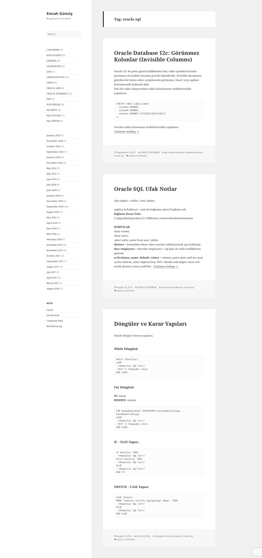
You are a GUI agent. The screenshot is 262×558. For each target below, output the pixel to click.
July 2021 (51, 173)
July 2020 (51, 184)
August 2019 (53, 212)
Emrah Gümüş (59, 13)
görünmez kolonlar (174, 152)
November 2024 (55, 140)
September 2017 (55, 261)
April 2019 (52, 222)
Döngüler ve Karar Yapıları (150, 323)
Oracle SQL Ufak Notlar (145, 188)
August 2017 (53, 266)
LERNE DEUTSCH (56, 77)
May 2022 (51, 168)
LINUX (50, 82)
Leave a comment (138, 155)
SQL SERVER (53, 120)
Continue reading (126, 131)
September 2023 (55, 151)
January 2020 (53, 195)
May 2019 (51, 217)
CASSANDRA (53, 49)
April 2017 (52, 277)
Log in (50, 309)
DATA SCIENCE (54, 55)
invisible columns (194, 152)
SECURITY (52, 109)
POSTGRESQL (54, 104)
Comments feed (55, 320)
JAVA (49, 71)
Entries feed (53, 315)
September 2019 (55, 206)
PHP (49, 99)
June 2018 (52, 228)
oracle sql (119, 155)
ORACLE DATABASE (57, 93)
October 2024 (53, 146)
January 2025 (53, 135)
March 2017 (53, 283)
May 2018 (51, 233)
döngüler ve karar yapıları (168, 536)
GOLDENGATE (54, 66)
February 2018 (54, 239)
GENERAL (52, 60)
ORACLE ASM (54, 88)
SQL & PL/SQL (54, 115)
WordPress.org (54, 326)
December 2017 (55, 244)
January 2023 (53, 157)
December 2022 (55, 162)
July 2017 (51, 272)
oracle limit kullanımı (172, 287)
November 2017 (55, 250)
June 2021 (52, 179)
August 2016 (53, 288)
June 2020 (52, 190)
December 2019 (55, 201)
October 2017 (53, 255)
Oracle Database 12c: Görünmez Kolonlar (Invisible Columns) (156, 56)
